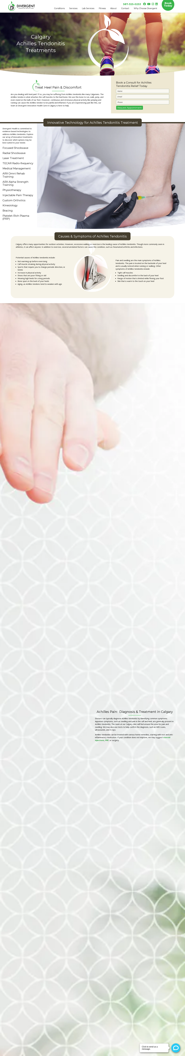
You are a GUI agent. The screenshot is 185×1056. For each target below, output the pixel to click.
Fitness (102, 8)
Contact (125, 8)
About (113, 8)
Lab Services (88, 8)
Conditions (59, 8)
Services (73, 8)
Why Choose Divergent (145, 8)
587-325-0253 (132, 4)
